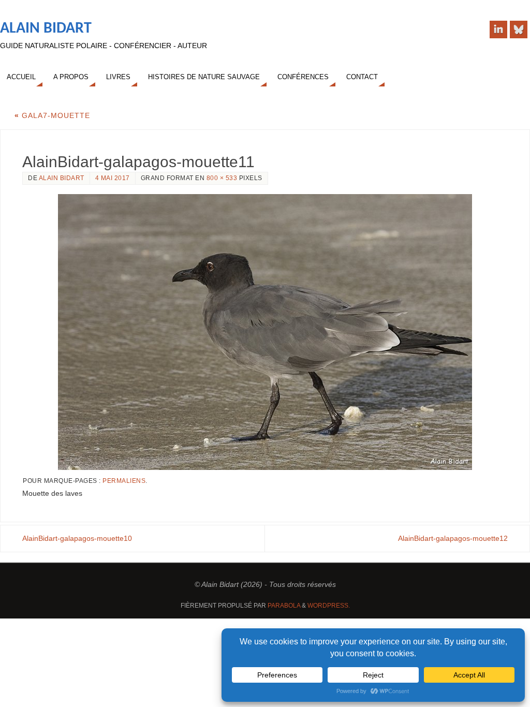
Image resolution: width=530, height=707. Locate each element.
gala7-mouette (52, 115)
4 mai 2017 (112, 178)
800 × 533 (222, 178)
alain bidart (61, 178)
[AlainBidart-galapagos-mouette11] (265, 332)
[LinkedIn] (498, 29)
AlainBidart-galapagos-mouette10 (77, 538)
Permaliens (123, 480)
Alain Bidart (46, 29)
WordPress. (328, 605)
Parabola (284, 605)
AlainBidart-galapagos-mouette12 (453, 538)
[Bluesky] (518, 29)
